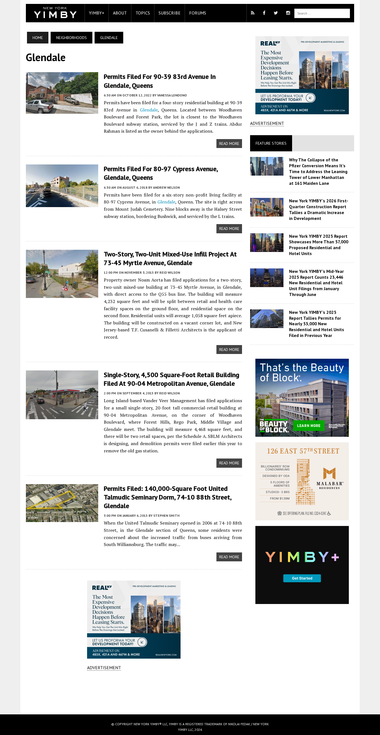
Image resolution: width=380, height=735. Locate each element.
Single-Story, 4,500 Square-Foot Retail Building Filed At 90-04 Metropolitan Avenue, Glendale (171, 379)
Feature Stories (271, 143)
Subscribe (170, 13)
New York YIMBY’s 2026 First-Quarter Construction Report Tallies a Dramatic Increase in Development (318, 209)
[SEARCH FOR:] (322, 13)
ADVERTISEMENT (104, 667)
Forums (197, 13)
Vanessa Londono (172, 95)
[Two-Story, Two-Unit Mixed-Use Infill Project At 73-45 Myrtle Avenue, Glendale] (62, 294)
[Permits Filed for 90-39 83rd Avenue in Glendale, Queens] (62, 110)
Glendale (149, 110)
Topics (142, 13)
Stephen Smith (166, 515)
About (120, 13)
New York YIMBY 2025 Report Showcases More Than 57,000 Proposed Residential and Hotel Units (318, 244)
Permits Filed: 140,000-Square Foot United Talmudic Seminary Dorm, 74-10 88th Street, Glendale (167, 497)
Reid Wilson (169, 272)
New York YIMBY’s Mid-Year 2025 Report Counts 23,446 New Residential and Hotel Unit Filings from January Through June (316, 282)
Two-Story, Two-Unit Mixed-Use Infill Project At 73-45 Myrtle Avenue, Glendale (170, 258)
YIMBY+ (96, 13)
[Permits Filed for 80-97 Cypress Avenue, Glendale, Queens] (62, 203)
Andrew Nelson (166, 187)
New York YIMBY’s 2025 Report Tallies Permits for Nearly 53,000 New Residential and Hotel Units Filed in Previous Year (316, 323)
